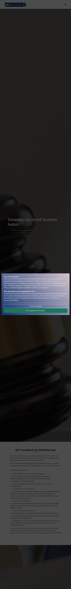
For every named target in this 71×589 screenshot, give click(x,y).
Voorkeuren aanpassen (35, 306)
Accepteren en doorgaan (36, 310)
